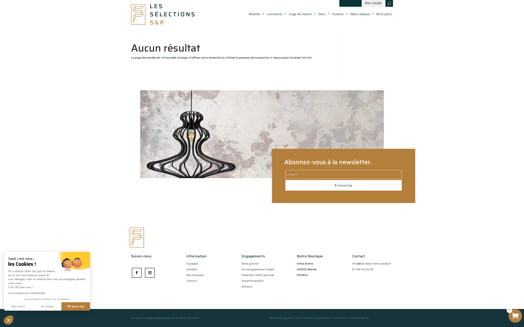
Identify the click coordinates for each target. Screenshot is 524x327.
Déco (321, 14)
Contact (191, 280)
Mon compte (373, 3)
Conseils (191, 269)
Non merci (18, 306)
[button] (9, 320)
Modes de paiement (317, 318)
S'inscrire (344, 185)
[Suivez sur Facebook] (137, 273)
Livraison (340, 318)
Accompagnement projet (258, 269)
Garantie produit (253, 280)
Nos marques (350, 3)
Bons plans (384, 14)
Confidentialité (358, 318)
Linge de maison (300, 14)
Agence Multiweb (158, 318)
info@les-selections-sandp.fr (371, 263)
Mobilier (254, 14)
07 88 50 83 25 (362, 269)
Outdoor (338, 14)
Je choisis (47, 306)
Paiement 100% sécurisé (258, 275)
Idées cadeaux (360, 14)
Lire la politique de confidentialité (26, 293)
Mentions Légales (280, 318)
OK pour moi (76, 306)
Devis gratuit (250, 263)
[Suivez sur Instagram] (150, 273)
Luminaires (274, 14)
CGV (299, 318)
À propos (192, 263)
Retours (247, 286)
